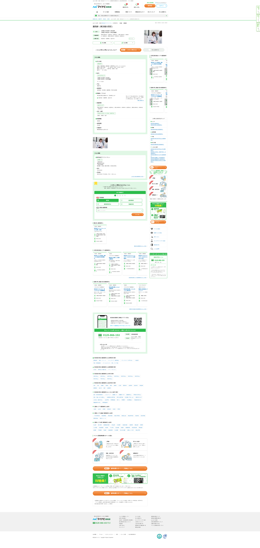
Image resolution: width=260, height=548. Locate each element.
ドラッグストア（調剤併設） (113, 360)
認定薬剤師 (131, 200)
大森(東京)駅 (124, 424)
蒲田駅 (141, 424)
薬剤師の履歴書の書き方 (156, 518)
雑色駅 (122, 427)
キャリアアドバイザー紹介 (140, 520)
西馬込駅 (140, 427)
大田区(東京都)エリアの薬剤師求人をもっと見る (137, 277)
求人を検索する (162, 11)
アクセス (131, 38)
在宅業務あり (129, 399)
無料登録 (150, 5)
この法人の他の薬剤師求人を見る (137, 176)
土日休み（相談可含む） (110, 113)
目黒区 (104, 409)
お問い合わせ (121, 525)
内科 (94, 385)
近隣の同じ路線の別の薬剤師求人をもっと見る (137, 309)
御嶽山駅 (136, 424)
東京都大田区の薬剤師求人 (156, 124)
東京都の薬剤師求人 (155, 123)
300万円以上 (96, 376)
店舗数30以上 (129, 394)
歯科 (104, 388)
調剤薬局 (95, 360)
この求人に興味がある (129, 49)
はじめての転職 (154, 520)
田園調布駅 (128, 427)
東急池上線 (124, 415)
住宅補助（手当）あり (129, 397)
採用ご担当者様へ (150, 2)
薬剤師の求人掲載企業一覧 (140, 525)
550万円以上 (130, 376)
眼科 (111, 385)
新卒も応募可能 (120, 397)
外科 (98, 385)
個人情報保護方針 (132, 534)
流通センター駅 (130, 430)
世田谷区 (109, 409)
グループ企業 (123, 534)
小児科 (119, 385)
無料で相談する (141, 100)
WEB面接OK (105, 402)
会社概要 (94, 534)
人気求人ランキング (139, 521)
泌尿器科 (109, 388)
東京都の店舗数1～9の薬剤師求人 (158, 157)
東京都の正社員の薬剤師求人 (157, 134)
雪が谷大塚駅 (122, 430)
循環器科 (95, 388)
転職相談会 (117, 11)
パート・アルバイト (112, 369)
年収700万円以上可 (101, 75)
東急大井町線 (117, 415)
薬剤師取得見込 (107, 204)
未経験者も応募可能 (111, 397)
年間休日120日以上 (101, 113)
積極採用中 (100, 63)
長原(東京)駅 (134, 427)
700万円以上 (102, 378)
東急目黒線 (110, 415)
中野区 (118, 409)
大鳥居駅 (118, 424)
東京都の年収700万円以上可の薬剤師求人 (158, 150)
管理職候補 (113, 399)
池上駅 (95, 424)
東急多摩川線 (130, 415)
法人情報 (125, 42)
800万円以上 (109, 378)
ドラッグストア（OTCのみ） (127, 360)
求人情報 (104, 42)
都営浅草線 (96, 418)
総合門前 (107, 399)
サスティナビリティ (109, 534)
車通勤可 (123, 399)
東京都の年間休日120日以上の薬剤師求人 (158, 161)
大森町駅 (131, 424)
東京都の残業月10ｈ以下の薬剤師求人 (158, 155)
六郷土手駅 (137, 430)
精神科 (115, 385)
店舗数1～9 (100, 159)
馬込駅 (105, 430)
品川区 (99, 409)
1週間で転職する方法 (155, 523)
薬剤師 (107, 200)
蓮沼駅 (95, 430)
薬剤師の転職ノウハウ (155, 516)
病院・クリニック (102, 360)
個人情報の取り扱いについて (125, 521)
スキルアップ (107, 394)
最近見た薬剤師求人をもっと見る (140, 246)
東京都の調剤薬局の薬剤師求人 (157, 144)
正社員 (95, 369)
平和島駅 (100, 430)
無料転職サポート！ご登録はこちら (119, 468)
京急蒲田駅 (101, 427)
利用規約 (121, 523)
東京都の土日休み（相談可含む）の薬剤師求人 (158, 152)
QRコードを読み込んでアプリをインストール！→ (121, 325)
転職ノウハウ (129, 11)
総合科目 (136, 385)
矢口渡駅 (116, 430)
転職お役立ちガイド (140, 11)
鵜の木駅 (100, 424)
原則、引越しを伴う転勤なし (99, 397)
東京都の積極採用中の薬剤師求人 (158, 159)
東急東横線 (104, 415)
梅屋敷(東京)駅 (106, 424)
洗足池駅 (117, 427)
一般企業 (136, 360)
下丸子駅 (111, 427)
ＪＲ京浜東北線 (97, 415)
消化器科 (141, 385)
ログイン (161, 5)
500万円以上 (123, 376)
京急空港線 (143, 415)
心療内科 (130, 385)
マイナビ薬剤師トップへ (124, 516)
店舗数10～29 (121, 394)
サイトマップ (121, 527)
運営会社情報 (137, 527)
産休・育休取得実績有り (98, 394)
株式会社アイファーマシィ (107, 23)
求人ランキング (151, 11)
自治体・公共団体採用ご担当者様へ (126, 520)
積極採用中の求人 (97, 402)
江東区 (95, 409)
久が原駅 (95, 427)
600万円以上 (137, 376)
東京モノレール (103, 418)
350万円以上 (102, 376)
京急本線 (137, 415)
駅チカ (118, 399)
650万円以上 (96, 378)
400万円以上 (109, 376)
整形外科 (125, 385)
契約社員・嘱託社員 (102, 369)
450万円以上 (116, 376)
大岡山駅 (113, 424)
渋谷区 (114, 409)
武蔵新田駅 (110, 430)
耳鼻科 (107, 385)
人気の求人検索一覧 (139, 523)
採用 (117, 534)
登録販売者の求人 (137, 399)
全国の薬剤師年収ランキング (157, 521)
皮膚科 (102, 385)
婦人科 (100, 388)
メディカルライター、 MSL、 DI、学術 (110, 363)
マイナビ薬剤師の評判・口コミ (157, 525)
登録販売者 (131, 204)
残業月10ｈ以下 (100, 105)
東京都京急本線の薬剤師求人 (157, 129)
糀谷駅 (106, 427)
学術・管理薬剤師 (97, 363)
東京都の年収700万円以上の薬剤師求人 (158, 139)
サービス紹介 (106, 11)
